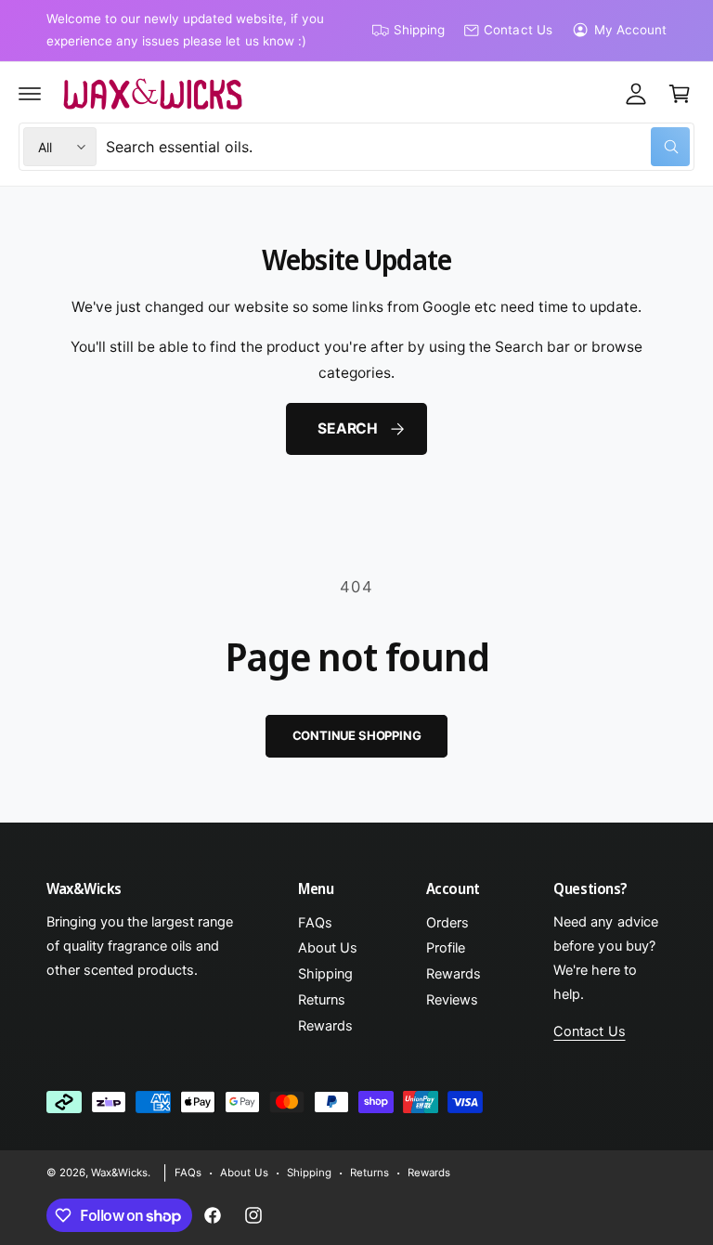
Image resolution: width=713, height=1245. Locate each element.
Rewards (325, 1026)
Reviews (452, 1000)
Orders (447, 922)
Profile (445, 948)
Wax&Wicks (119, 1172)
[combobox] (397, 147)
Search (348, 428)
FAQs (315, 922)
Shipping (419, 29)
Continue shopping (356, 735)
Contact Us (517, 29)
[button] (29, 93)
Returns (321, 1000)
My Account (630, 29)
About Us (327, 948)
